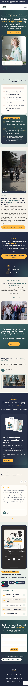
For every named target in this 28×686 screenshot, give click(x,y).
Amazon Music (21, 582)
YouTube (6, 585)
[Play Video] (3, 192)
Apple (12, 582)
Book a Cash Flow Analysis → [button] (11, 659)
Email (3, 642)
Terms (8, 681)
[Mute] (24, 192)
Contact (19, 681)
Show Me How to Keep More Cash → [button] (13, 227)
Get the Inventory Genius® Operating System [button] (14, 256)
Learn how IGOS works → (14, 297)
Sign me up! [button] (14, 649)
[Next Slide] (25, 481)
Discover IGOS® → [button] (14, 32)
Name (3, 636)
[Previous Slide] (21, 481)
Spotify (5, 582)
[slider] (15, 192)
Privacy (13, 681)
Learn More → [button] (14, 344)
